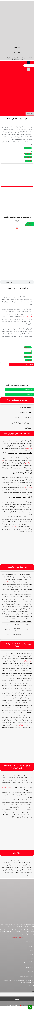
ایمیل (33, 991)
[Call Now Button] (30, 1007)
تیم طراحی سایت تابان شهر (12, 1005)
